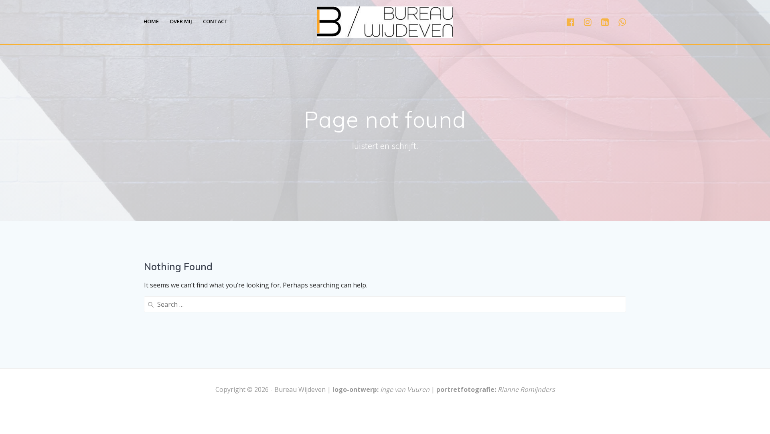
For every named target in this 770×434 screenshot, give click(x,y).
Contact (215, 21)
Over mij (181, 21)
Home (151, 21)
